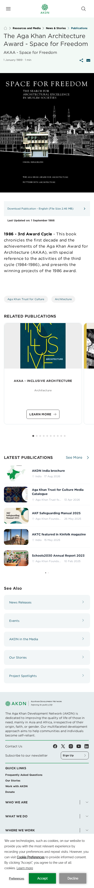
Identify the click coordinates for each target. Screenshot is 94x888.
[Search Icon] (83, 8)
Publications (79, 28)
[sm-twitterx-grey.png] (65, 746)
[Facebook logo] (57, 746)
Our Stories (12, 780)
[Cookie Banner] (47, 861)
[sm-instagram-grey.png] (73, 746)
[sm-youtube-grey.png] (80, 746)
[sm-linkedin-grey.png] (86, 746)
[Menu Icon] (8, 8)
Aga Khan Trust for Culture (25, 299)
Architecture (63, 299)
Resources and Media (27, 28)
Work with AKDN (16, 786)
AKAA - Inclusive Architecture (43, 381)
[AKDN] (45, 8)
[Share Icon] (81, 60)
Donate (10, 792)
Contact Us (13, 746)
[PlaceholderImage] (43, 346)
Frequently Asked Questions (23, 774)
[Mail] (88, 60)
